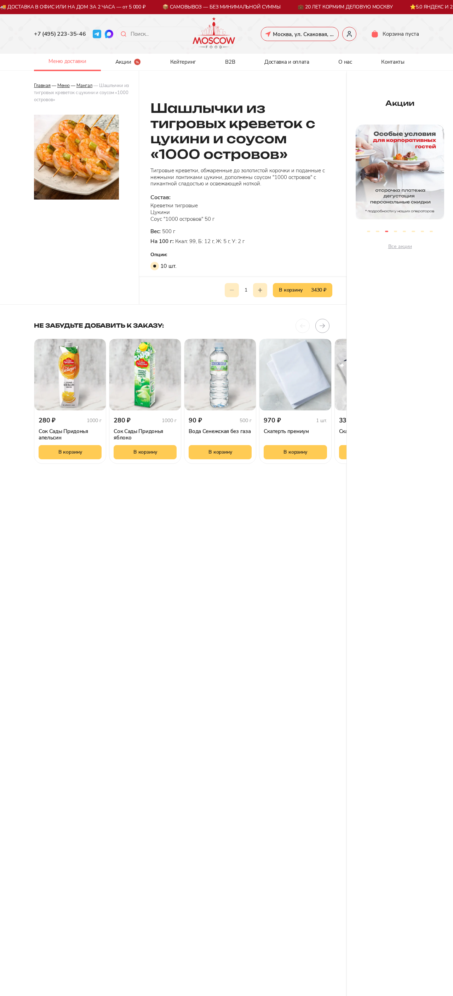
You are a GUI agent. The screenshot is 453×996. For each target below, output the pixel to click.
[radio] (154, 266)
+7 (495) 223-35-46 (60, 34)
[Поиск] (123, 34)
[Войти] (349, 34)
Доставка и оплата (286, 61)
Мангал (84, 85)
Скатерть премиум (286, 431)
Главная (42, 85)
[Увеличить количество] (260, 290)
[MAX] (109, 34)
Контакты (393, 61)
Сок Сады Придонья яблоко (138, 434)
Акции (123, 61)
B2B (230, 61)
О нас (345, 61)
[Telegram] (97, 34)
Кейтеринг (183, 61)
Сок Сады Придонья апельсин (63, 434)
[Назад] (303, 326)
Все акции (400, 246)
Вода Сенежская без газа (220, 431)
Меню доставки (67, 61)
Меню (63, 85)
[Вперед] (322, 326)
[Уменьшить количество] (232, 290)
